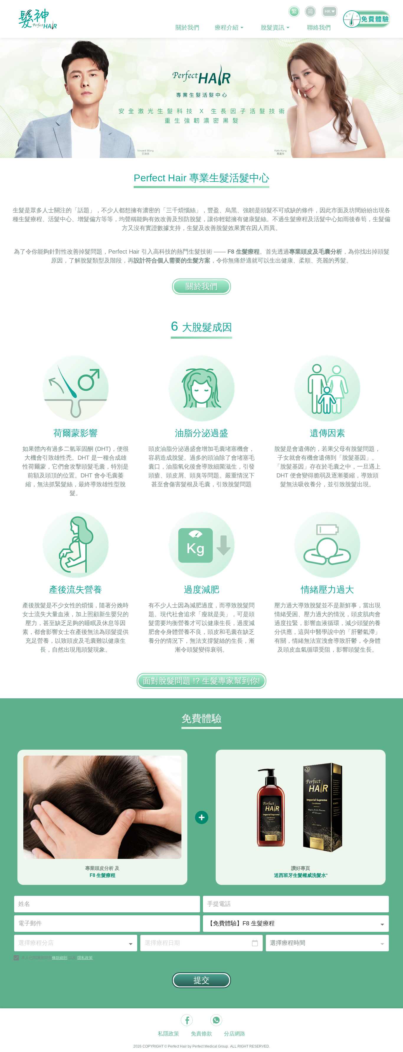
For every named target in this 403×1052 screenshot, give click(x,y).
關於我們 (187, 27)
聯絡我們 (319, 27)
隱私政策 (85, 957)
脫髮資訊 (272, 27)
